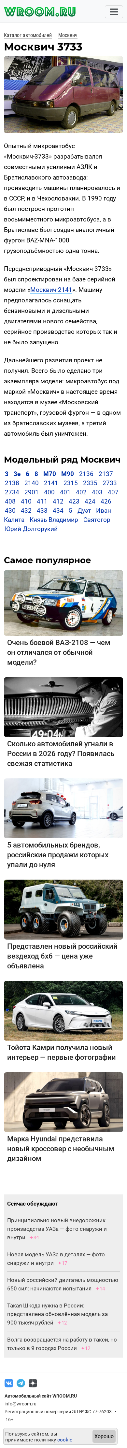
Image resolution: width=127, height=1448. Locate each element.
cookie (64, 1440)
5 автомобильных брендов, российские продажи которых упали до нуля (57, 855)
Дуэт (84, 510)
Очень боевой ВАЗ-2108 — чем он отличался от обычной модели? (58, 652)
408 (10, 501)
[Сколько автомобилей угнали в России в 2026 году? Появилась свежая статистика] (63, 707)
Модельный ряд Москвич (62, 459)
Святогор (96, 520)
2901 (31, 492)
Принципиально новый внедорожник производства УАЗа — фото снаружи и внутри (57, 1229)
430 (10, 510)
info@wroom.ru (20, 1403)
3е (17, 474)
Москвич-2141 (51, 290)
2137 (106, 474)
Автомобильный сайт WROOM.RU (41, 1396)
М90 (67, 474)
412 (58, 501)
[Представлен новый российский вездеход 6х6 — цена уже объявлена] (63, 909)
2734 (12, 492)
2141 (51, 483)
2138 (12, 483)
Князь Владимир (54, 520)
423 (74, 501)
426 (106, 501)
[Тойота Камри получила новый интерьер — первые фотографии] (63, 1010)
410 (26, 501)
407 (113, 492)
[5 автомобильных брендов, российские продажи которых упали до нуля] (63, 808)
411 (42, 501)
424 (90, 501)
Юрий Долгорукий (31, 529)
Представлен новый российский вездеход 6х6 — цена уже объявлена (62, 956)
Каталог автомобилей (28, 35)
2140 (31, 483)
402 (81, 492)
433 (42, 510)
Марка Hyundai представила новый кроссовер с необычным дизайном (60, 1149)
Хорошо (104, 1436)
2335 (90, 483)
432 (26, 510)
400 (49, 492)
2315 (71, 483)
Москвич (68, 35)
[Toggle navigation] (114, 11)
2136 (86, 474)
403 (97, 492)
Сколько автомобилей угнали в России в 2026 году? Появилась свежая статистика (60, 754)
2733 (110, 483)
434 (58, 510)
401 (65, 492)
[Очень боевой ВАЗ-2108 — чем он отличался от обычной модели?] (63, 603)
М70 (49, 474)
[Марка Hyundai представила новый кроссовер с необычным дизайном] (63, 1102)
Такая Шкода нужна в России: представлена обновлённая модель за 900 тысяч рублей (57, 1314)
